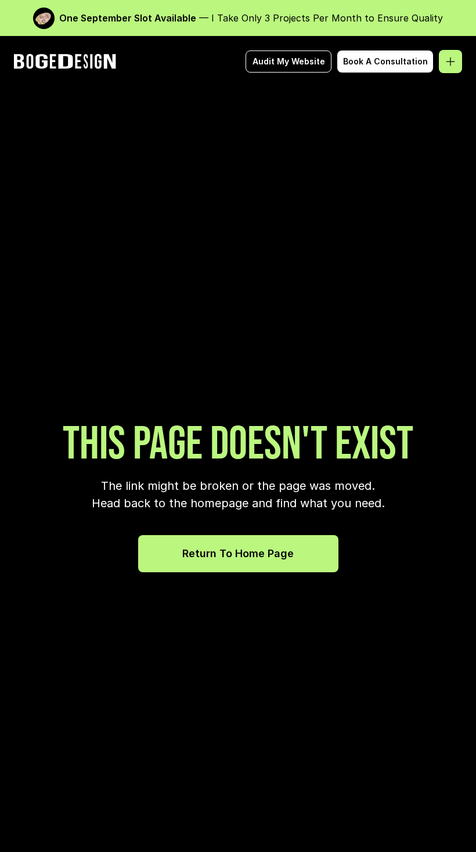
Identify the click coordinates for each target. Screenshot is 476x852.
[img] (66, 61)
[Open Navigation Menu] (450, 61)
